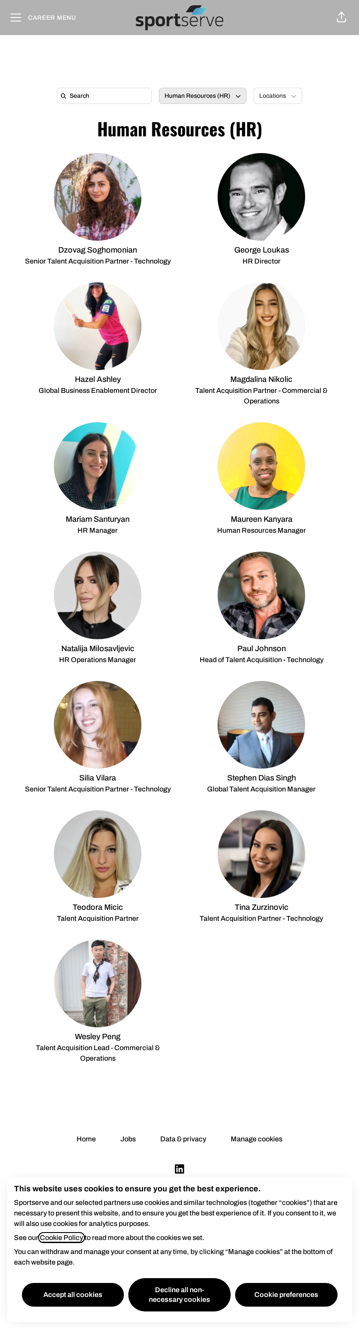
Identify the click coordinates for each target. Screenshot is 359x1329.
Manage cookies (256, 1139)
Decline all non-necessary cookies (179, 1294)
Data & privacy (183, 1139)
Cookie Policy (61, 1237)
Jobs (128, 1139)
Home (86, 1139)
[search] (106, 95)
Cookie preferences (286, 1294)
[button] (341, 17)
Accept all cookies (72, 1294)
